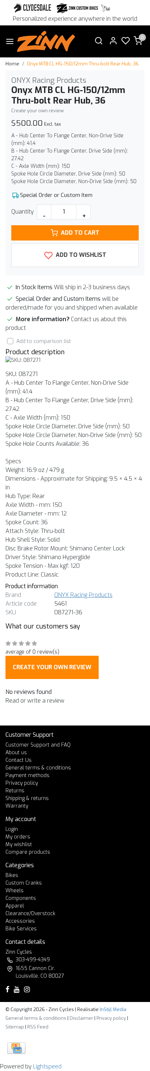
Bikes (11, 875)
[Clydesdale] (33, 8)
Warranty (16, 806)
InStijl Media (112, 1009)
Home (12, 64)
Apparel (14, 905)
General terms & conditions (38, 767)
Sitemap (14, 1027)
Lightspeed (47, 1066)
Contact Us (18, 760)
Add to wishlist (80, 255)
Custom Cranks (23, 883)
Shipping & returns (27, 798)
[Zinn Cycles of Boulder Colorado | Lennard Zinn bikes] (46, 41)
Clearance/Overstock (30, 913)
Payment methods (27, 775)
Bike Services (21, 928)
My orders (17, 836)
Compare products (27, 852)
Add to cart (80, 233)
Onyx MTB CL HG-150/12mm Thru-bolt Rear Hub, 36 (83, 64)
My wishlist (18, 844)
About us (16, 752)
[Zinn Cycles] (77, 8)
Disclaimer (81, 1018)
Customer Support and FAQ (38, 744)
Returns (14, 790)
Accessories (20, 921)
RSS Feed (37, 1027)
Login (11, 829)
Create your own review (37, 111)
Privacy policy (21, 783)
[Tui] (105, 8)
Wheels (14, 890)
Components (20, 898)
